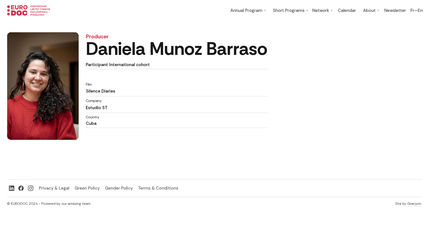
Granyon (414, 203)
